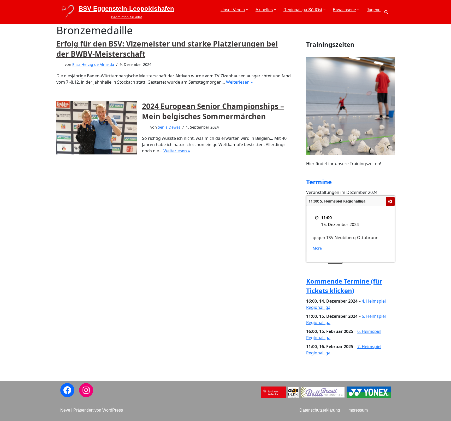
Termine (319, 181)
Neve (65, 410)
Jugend (374, 10)
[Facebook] (67, 390)
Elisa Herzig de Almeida (93, 64)
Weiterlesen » (239, 82)
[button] (247, 10)
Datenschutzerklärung (319, 410)
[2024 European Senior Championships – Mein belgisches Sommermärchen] (96, 127)
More (317, 248)
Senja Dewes (169, 127)
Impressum (357, 410)
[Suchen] (386, 12)
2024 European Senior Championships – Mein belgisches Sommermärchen (213, 111)
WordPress (112, 410)
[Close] (390, 201)
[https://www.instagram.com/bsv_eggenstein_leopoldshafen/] (86, 390)
